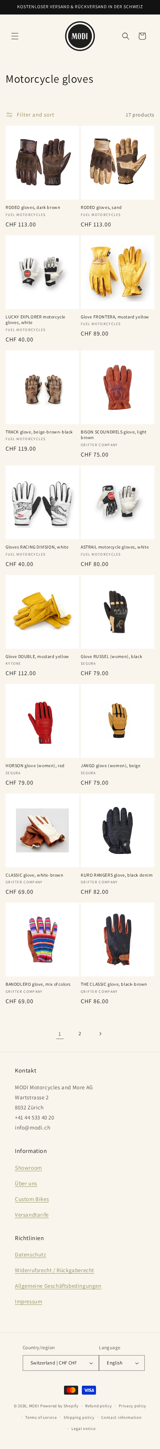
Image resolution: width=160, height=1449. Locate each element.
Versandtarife (32, 1214)
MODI (35, 1405)
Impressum (28, 1301)
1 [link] (59, 1033)
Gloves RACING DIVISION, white (37, 547)
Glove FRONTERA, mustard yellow (115, 317)
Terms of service (41, 1417)
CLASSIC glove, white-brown (35, 875)
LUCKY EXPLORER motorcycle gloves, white (35, 319)
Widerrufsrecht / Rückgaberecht (54, 1270)
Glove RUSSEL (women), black (111, 656)
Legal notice (83, 1428)
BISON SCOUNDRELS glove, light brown (113, 435)
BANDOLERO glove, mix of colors (38, 984)
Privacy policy (132, 1405)
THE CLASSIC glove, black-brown (114, 984)
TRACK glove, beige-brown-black (39, 432)
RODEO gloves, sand (101, 207)
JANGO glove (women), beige (111, 765)
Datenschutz (30, 1254)
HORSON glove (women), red (35, 765)
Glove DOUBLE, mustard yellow (37, 656)
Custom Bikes (32, 1198)
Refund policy (98, 1405)
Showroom (28, 1167)
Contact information (121, 1417)
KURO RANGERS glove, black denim (117, 875)
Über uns (26, 1183)
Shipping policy (79, 1417)
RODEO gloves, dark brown (33, 207)
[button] (15, 36)
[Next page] (100, 1034)
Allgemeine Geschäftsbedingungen (58, 1285)
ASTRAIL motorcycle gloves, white (115, 547)
